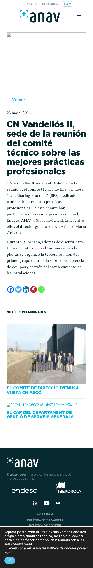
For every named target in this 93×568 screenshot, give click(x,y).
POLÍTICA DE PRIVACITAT (45, 520)
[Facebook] (10, 289)
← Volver (16, 99)
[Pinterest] (33, 289)
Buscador (50, 3)
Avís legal (45, 514)
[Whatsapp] (41, 289)
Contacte (30, 3)
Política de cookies (45, 525)
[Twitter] (18, 289)
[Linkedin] (26, 289)
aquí (7, 552)
